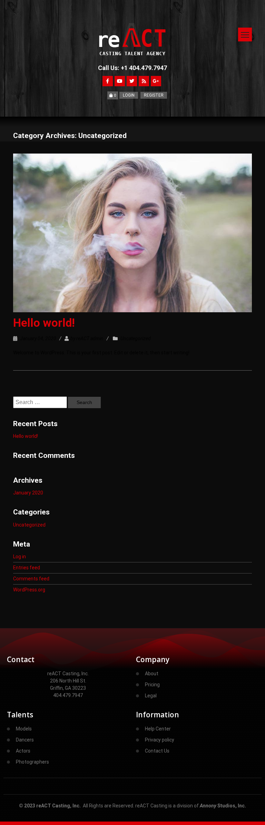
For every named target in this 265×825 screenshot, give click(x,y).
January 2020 (28, 492)
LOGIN (129, 95)
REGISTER (154, 95)
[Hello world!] (132, 37)
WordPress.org (29, 589)
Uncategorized (135, 338)
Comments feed (31, 578)
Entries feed (26, 567)
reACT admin (90, 338)
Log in (19, 556)
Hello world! (44, 323)
